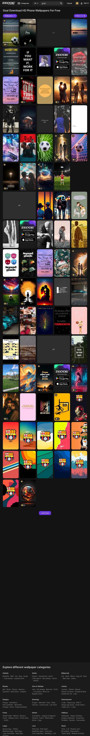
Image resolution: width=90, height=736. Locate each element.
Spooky (72, 720)
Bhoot (72, 676)
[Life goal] (28, 407)
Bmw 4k (49, 689)
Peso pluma (74, 731)
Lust (54, 733)
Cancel (69, 3)
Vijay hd (79, 676)
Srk (62, 676)
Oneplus (23, 691)
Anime (34, 673)
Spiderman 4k (66, 694)
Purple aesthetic (21, 707)
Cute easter (80, 720)
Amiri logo (18, 731)
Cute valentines (38, 733)
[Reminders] (45, 90)
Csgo (39, 720)
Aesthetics (13, 702)
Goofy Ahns (24, 718)
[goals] (79, 61)
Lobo (75, 694)
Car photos (37, 691)
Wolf (12, 676)
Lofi (67, 729)
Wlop (53, 702)
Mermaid (42, 702)
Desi (84, 676)
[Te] (45, 61)
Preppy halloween (68, 718)
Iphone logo (7, 729)
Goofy (6, 720)
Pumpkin (64, 720)
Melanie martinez (78, 733)
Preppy (5, 702)
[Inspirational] (62, 292)
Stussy (14, 689)
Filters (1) (79, 16)
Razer (8, 689)
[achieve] (11, 349)
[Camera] (28, 119)
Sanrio (54, 678)
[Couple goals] (62, 119)
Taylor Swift (65, 733)
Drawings (35, 699)
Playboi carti (75, 729)
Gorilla (25, 676)
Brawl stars (49, 718)
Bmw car (46, 691)
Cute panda (8, 678)
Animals (5, 673)
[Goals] (11, 61)
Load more (45, 513)
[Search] (61, 3)
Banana (22, 716)
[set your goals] (62, 263)
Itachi (51, 676)
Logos (5, 726)
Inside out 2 (65, 707)
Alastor (36, 680)
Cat (16, 676)
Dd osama (65, 731)
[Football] (45, 148)
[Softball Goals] (45, 407)
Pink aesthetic (8, 705)
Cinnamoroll (43, 676)
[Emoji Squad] (11, 263)
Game (34, 720)
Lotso (73, 707)
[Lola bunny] (79, 320)
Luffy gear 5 (36, 678)
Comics (64, 686)
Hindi (67, 676)
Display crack (13, 718)
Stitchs (71, 689)
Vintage (5, 707)
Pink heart (44, 729)
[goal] (28, 32)
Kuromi (34, 676)
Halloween (65, 716)
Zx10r (56, 689)
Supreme (6, 691)
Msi (4, 689)
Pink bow (35, 729)
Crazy (5, 718)
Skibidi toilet (7, 716)
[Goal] (79, 32)
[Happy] (79, 119)
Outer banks (80, 705)
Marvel (77, 689)
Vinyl (63, 729)
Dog (20, 676)
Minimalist (18, 705)
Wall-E (78, 702)
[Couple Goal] (79, 205)
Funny (5, 713)
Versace (21, 689)
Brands (5, 686)
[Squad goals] (11, 148)
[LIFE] (62, 320)
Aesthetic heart (37, 731)
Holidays (64, 713)
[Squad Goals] (28, 263)
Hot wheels (41, 689)
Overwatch (36, 716)
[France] (28, 148)
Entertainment (66, 699)
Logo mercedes (8, 733)
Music (63, 726)
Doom (41, 718)
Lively (63, 702)
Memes (15, 716)
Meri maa (66, 678)
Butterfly (6, 676)
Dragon (35, 702)
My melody (47, 678)
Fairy (48, 702)
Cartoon (64, 689)
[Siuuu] (11, 119)
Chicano (35, 705)
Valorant (35, 718)
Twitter (15, 729)
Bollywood (65, 673)
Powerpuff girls (80, 691)
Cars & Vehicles (38, 686)
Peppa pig (71, 702)
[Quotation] (79, 234)
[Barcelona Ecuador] (79, 407)
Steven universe (67, 691)
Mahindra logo (8, 731)
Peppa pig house (67, 705)
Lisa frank (53, 705)
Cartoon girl (43, 705)
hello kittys (15, 691)
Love (34, 726)
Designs (6, 699)
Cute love (48, 731)
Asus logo (19, 733)
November (80, 718)
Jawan (73, 678)
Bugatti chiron (37, 694)
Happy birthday (76, 716)
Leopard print (19, 678)
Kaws (12, 707)
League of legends (48, 716)
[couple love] (45, 205)
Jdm (33, 689)
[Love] (62, 234)
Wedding (48, 733)
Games (34, 713)
